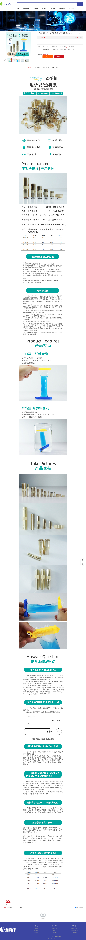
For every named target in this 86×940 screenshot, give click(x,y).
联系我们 (53, 8)
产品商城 (36, 8)
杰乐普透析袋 (26, 8)
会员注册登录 (62, 8)
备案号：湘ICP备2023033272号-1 (55, 936)
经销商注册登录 (73, 8)
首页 (18, 8)
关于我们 (44, 8)
